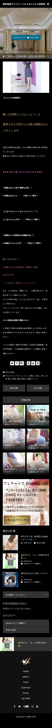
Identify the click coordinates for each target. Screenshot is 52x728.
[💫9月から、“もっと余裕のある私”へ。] (10, 561)
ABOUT (25, 677)
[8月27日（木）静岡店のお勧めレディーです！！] (10, 542)
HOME (26, 671)
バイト (25, 376)
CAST (26, 682)
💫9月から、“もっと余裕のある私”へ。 (35, 556)
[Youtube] (26, 706)
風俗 (19, 379)
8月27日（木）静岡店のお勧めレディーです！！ (34, 538)
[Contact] (32, 706)
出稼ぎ (31, 376)
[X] (19, 706)
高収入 (23, 379)
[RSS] (37, 706)
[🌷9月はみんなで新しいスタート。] (10, 579)
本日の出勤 (34, 37)
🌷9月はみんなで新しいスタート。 (34, 574)
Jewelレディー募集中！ (33, 564)
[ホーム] (4, 56)
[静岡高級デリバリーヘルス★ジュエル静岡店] (26, 661)
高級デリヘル (32, 379)
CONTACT (26, 688)
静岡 (14, 379)
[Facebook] (14, 706)
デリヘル (18, 376)
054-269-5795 (8, 275)
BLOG (26, 693)
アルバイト (10, 376)
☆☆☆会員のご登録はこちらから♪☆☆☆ (20, 283)
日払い (37, 376)
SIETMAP (26, 698)
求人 (43, 376)
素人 (10, 379)
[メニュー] (48, 4)
